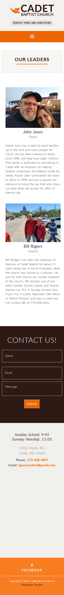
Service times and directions (32, 23)
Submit (32, 403)
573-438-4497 (37, 460)
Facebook (32, 570)
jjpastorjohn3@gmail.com (37, 465)
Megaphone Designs (32, 585)
